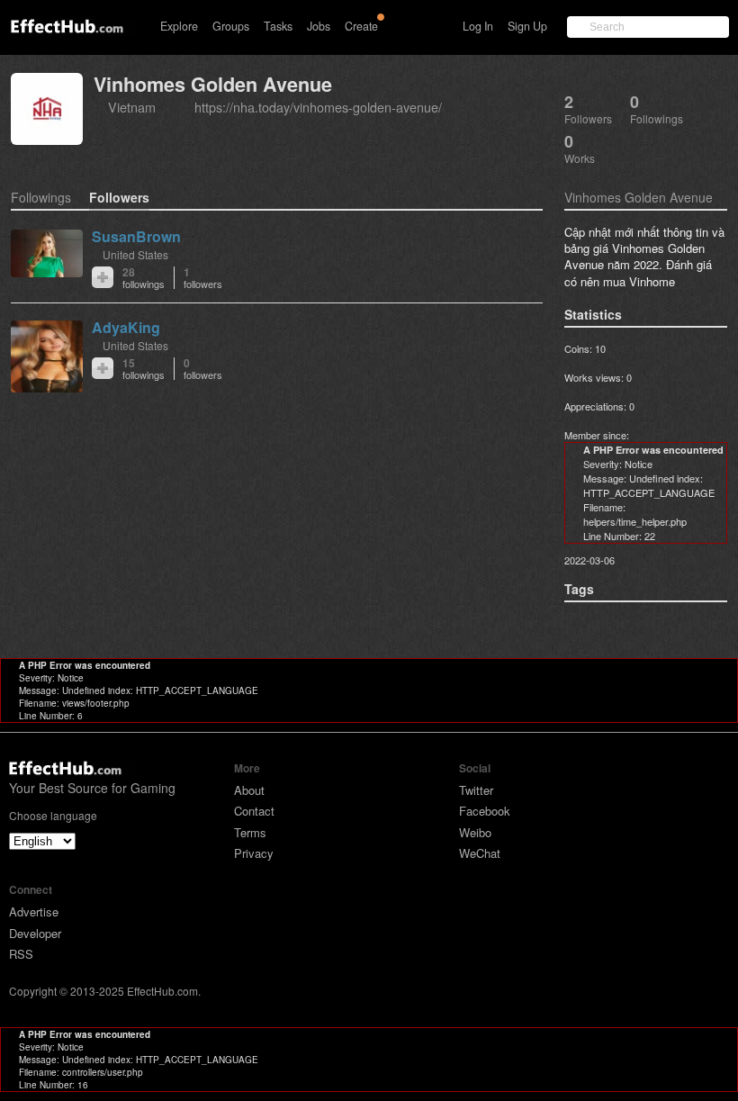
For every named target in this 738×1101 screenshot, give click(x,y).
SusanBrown (136, 236)
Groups (230, 26)
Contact (254, 810)
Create (361, 26)
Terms (250, 832)
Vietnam (132, 106)
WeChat (479, 853)
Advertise (33, 911)
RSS (21, 953)
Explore (179, 26)
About (249, 790)
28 (143, 277)
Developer (35, 933)
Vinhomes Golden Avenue (213, 84)
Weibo (475, 832)
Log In (478, 26)
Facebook (484, 810)
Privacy (254, 853)
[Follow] (102, 277)
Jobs (318, 26)
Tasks (278, 26)
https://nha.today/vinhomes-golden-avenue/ (318, 106)
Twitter (476, 790)
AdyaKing (126, 327)
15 (143, 368)
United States (135, 254)
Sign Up (527, 26)
